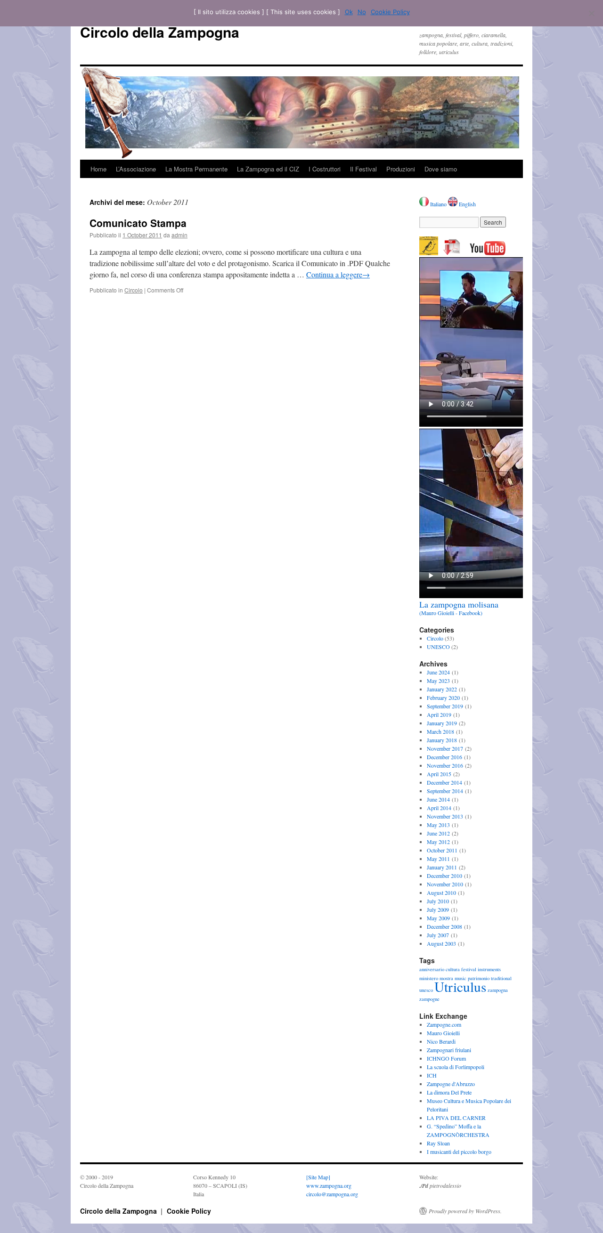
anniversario (431, 969)
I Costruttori (325, 168)
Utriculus (460, 986)
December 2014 (444, 782)
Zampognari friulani (449, 1050)
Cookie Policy (189, 1211)
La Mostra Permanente (196, 168)
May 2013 (438, 824)
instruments (489, 969)
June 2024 (438, 672)
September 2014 (445, 791)
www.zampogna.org (328, 1185)
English (466, 204)
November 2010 (445, 884)
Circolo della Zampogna (159, 32)
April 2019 (439, 714)
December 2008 (444, 926)
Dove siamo (440, 168)
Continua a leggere (338, 274)
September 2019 (445, 706)
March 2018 (440, 731)
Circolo (133, 290)
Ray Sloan (438, 1143)
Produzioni (400, 168)
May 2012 (438, 841)
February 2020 (443, 697)
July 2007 (438, 935)
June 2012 (438, 833)
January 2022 (442, 689)
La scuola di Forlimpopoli (455, 1067)
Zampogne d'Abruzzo (451, 1083)
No (362, 12)
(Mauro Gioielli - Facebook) (458, 608)
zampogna (498, 990)
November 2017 (445, 748)
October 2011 (442, 850)
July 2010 (438, 901)
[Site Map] (318, 1177)
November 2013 (445, 816)
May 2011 (438, 858)
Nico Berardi (441, 1041)
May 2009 (438, 918)
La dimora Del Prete (449, 1092)
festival (468, 969)
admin (179, 235)
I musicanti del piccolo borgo (459, 1151)
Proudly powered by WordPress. (465, 1211)
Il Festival (363, 168)
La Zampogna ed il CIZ (268, 168)
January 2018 (442, 740)
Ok (349, 12)
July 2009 (438, 909)
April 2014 (439, 807)
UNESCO (438, 646)
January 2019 (442, 723)
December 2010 (444, 875)
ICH (432, 1075)
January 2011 (442, 867)
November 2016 (445, 765)
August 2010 (441, 892)
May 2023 (438, 680)
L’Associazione (136, 168)
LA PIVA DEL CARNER (456, 1117)
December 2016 (444, 757)
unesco (426, 990)
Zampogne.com (444, 1024)
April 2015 (439, 774)
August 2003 (441, 943)
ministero (428, 978)
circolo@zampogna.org (332, 1194)
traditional (501, 978)
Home (98, 168)
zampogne (429, 999)
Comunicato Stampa (138, 223)
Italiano (438, 204)
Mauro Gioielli (443, 1033)
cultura (453, 969)
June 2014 (438, 799)
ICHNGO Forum (446, 1058)
